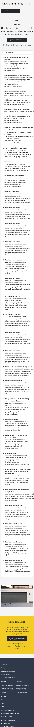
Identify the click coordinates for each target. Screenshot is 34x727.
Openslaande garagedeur (13, 380)
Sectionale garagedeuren (13, 260)
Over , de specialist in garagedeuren (16, 148)
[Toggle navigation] (31, 3)
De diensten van (10, 453)
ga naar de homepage (17, 40)
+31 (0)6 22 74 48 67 (18, 639)
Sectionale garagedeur (11, 192)
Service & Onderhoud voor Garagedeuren (18, 367)
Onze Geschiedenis (11, 419)
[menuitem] (10, 11)
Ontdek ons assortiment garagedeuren (17, 75)
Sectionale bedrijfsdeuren (13, 506)
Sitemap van (8, 162)
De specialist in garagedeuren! (14, 176)
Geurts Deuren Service (9, 720)
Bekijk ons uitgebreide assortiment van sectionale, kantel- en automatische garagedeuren (18, 471)
